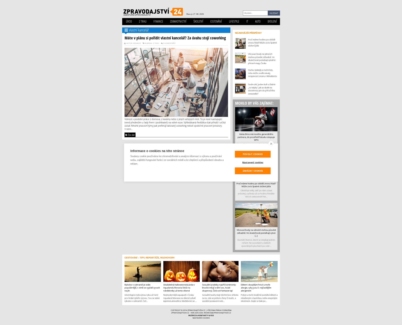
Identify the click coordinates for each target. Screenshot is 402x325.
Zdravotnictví (178, 21)
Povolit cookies (253, 154)
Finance (158, 21)
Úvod (129, 21)
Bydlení (272, 21)
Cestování (216, 21)
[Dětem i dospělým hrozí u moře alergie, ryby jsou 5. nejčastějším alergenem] (259, 271)
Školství (198, 21)
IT (247, 21)
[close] (271, 143)
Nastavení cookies (201, 318)
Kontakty (203, 315)
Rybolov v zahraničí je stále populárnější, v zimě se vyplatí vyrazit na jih (142, 287)
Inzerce (192, 315)
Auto (258, 21)
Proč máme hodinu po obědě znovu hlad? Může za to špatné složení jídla (256, 185)
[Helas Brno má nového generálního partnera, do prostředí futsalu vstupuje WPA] (256, 118)
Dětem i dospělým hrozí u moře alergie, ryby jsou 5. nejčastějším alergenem (256, 287)
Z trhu (142, 21)
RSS (212, 315)
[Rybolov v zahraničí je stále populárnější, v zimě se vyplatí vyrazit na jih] (143, 271)
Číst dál (131, 134)
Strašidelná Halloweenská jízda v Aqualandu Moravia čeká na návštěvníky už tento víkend (179, 287)
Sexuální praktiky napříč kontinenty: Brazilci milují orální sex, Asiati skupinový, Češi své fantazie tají (219, 287)
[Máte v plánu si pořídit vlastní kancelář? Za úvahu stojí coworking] (176, 82)
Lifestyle (234, 21)
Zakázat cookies (253, 170)
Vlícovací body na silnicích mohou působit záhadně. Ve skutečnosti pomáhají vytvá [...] (256, 233)
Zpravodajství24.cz (196, 310)
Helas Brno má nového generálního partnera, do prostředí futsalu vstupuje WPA (256, 137)
